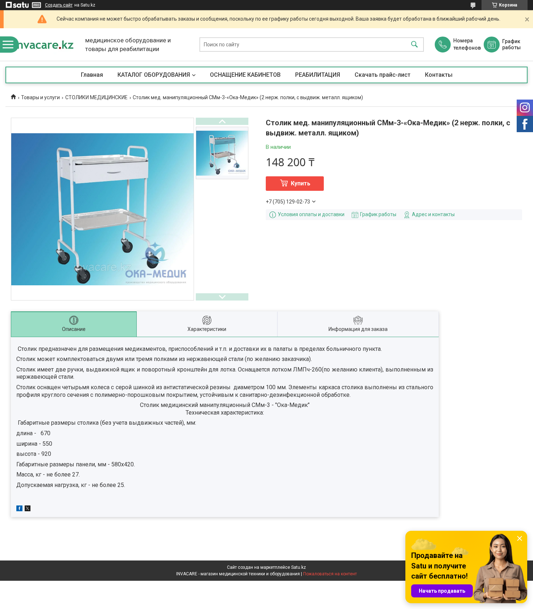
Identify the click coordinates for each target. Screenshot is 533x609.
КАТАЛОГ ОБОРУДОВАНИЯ (153, 74)
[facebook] (19, 509)
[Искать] (414, 44)
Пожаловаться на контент (330, 573)
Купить (300, 183)
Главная (92, 74)
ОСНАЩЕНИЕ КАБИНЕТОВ (245, 74)
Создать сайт (59, 5)
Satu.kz (298, 567)
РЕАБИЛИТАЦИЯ (317, 74)
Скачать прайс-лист (382, 74)
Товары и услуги (40, 97)
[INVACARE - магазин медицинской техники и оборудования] (43, 44)
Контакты (439, 74)
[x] (27, 509)
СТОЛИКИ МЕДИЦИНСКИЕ (96, 97)
